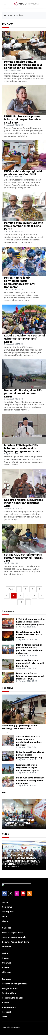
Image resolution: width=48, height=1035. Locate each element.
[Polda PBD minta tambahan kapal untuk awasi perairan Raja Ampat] (8, 781)
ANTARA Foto (9, 1007)
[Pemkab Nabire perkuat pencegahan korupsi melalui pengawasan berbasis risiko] (24, 45)
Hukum (19, 15)
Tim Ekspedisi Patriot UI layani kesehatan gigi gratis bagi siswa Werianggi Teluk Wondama (19, 725)
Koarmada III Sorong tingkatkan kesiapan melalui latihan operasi (27, 768)
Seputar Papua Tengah (14, 937)
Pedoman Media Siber (13, 998)
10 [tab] (42, 872)
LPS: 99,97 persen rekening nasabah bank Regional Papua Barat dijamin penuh (30, 622)
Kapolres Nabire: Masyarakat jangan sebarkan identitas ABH (23, 503)
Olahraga (6, 963)
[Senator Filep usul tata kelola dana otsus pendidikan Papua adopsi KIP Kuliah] (8, 740)
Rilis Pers (6, 972)
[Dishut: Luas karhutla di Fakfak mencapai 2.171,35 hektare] (8, 636)
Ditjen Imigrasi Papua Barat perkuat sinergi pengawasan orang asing (30, 755)
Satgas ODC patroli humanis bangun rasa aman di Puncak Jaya (23, 557)
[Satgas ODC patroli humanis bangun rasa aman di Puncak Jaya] (24, 538)
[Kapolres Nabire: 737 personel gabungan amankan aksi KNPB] (24, 319)
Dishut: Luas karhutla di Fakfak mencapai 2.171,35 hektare (29, 635)
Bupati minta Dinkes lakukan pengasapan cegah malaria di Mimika (30, 676)
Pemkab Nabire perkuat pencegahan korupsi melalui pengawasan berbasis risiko (23, 64)
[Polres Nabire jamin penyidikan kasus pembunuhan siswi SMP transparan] (24, 261)
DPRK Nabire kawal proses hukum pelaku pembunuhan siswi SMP (22, 119)
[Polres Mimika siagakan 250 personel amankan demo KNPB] (24, 374)
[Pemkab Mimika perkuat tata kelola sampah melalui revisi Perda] (24, 206)
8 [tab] (34, 872)
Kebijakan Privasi (10, 988)
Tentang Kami (9, 993)
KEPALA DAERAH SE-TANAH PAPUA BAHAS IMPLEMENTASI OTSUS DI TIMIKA (22, 859)
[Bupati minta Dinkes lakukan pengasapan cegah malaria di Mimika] (8, 677)
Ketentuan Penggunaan (14, 984)
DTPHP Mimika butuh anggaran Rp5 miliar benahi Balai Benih (30, 663)
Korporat (6, 1012)
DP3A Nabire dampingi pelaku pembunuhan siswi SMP (24, 173)
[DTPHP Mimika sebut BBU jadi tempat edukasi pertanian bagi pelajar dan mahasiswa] (8, 648)
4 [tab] (28, 830)
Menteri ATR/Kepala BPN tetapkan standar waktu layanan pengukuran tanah (22, 448)
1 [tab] (16, 830)
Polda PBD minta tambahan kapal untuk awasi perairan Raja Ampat (30, 781)
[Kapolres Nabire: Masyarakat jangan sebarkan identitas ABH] (24, 483)
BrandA (5, 1002)
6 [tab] (26, 872)
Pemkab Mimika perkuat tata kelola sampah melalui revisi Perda (23, 226)
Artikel (5, 967)
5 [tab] (32, 830)
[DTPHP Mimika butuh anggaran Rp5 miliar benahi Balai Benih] (8, 664)
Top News (7, 688)
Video (5, 834)
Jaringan (6, 979)
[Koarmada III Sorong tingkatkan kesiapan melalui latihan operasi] (8, 768)
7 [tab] (30, 872)
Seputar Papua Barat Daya (15, 942)
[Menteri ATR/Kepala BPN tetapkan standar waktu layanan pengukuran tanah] (24, 428)
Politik (5, 953)
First (10, 589)
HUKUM (7, 23)
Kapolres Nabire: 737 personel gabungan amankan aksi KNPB (24, 338)
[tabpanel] (24, 814)
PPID (4, 1016)
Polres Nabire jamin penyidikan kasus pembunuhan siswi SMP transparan (20, 282)
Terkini (5, 902)
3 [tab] (24, 830)
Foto (4, 792)
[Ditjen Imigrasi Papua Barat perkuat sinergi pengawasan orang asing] (8, 756)
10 (21, 602)
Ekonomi (6, 946)
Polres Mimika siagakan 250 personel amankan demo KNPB (23, 393)
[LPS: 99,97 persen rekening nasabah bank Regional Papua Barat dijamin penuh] (8, 623)
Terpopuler (8, 611)
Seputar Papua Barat (12, 932)
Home (9, 15)
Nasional (6, 928)
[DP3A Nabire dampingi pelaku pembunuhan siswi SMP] (24, 155)
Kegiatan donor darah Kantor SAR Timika (19, 821)
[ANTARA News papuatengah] (26, 4)
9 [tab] (38, 872)
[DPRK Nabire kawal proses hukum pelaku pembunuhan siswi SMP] (24, 100)
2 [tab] (20, 830)
